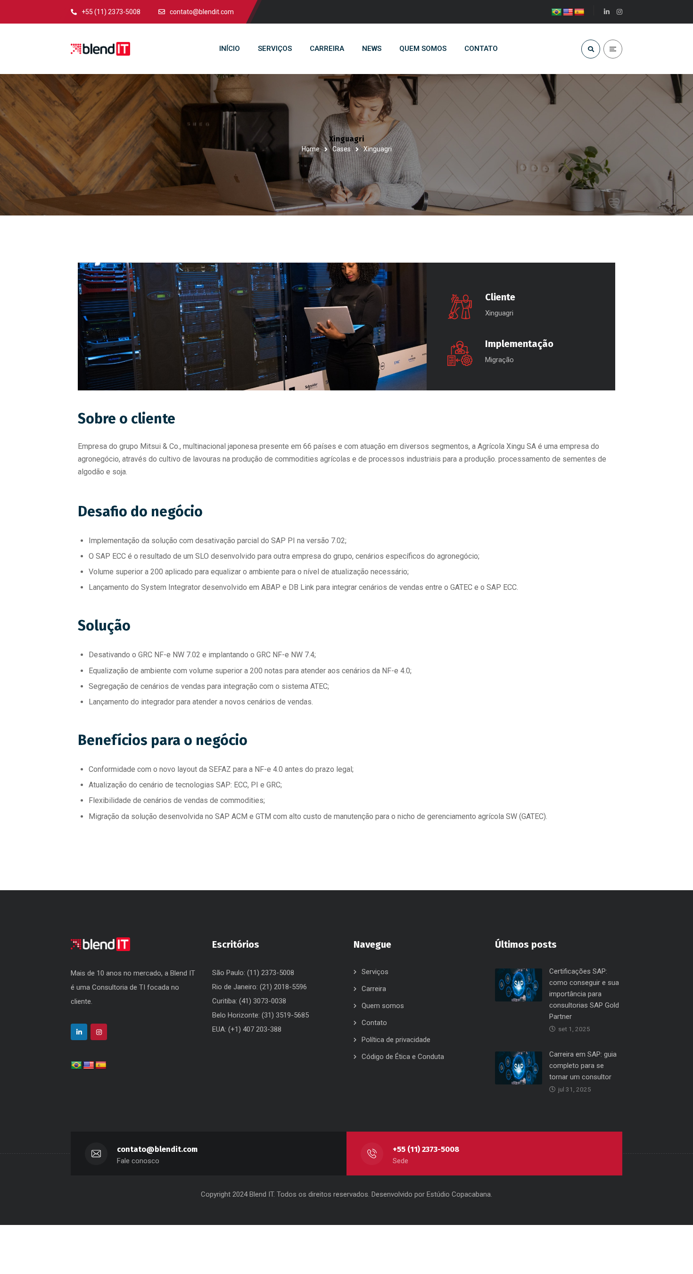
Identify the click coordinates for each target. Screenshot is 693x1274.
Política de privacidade (396, 1039)
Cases (341, 149)
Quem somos (383, 1005)
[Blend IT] (100, 49)
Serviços (375, 972)
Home (311, 149)
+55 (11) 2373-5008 (426, 1149)
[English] (568, 12)
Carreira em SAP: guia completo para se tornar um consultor (583, 1065)
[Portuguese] (557, 12)
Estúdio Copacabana (459, 1194)
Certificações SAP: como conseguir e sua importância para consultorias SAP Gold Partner (584, 994)
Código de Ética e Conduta (403, 1056)
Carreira (374, 988)
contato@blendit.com (157, 1149)
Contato (374, 1022)
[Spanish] (579, 12)
